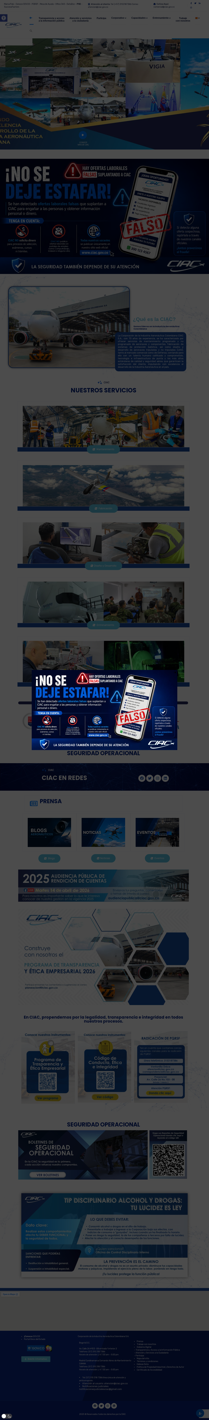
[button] (6, 1416)
